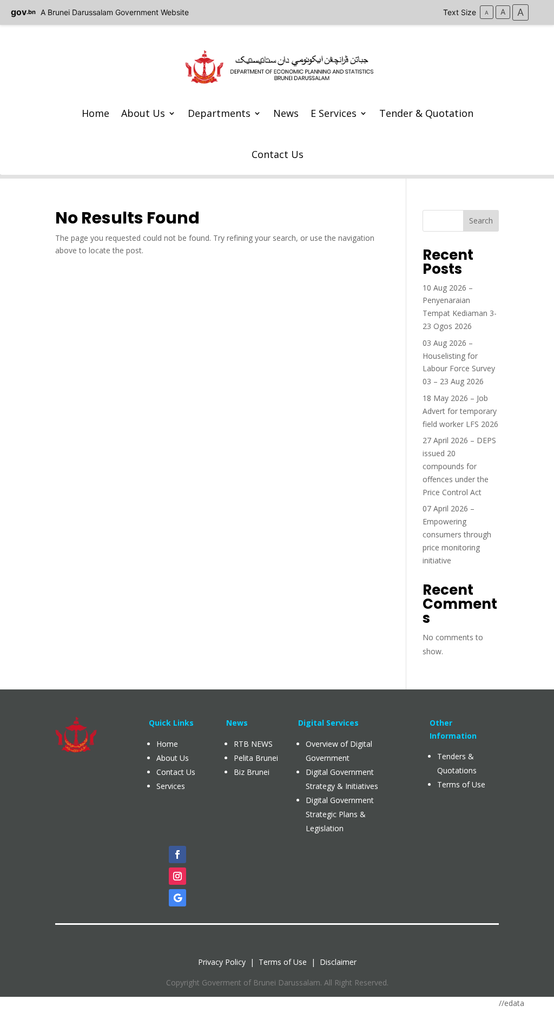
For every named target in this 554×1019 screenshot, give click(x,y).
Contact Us (278, 154)
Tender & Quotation (426, 113)
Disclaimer (338, 962)
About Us (143, 113)
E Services (334, 113)
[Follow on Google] (177, 897)
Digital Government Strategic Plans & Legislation (340, 814)
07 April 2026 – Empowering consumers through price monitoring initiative (457, 534)
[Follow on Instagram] (177, 876)
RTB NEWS (253, 744)
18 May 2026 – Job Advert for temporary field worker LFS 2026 (460, 411)
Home (95, 113)
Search (481, 220)
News (286, 113)
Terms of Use (283, 962)
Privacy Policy (222, 962)
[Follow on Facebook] (177, 854)
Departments (219, 113)
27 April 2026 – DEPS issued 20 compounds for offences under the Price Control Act (459, 466)
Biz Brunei (251, 772)
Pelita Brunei (256, 758)
